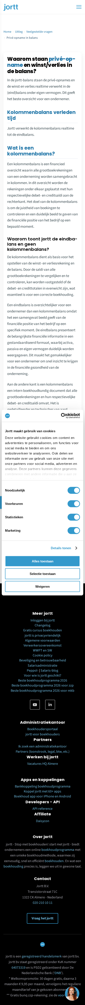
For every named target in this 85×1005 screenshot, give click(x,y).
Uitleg (19, 32)
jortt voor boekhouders (43, 734)
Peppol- (32, 670)
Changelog (42, 625)
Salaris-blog (49, 670)
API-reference (42, 808)
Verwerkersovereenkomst (42, 645)
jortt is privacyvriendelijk (43, 635)
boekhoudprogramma (57, 849)
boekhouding (13, 866)
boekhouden (54, 861)
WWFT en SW (42, 650)
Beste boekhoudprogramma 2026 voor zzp (43, 685)
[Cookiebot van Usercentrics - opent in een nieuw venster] (61, 416)
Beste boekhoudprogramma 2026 (42, 680)
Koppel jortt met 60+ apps (42, 791)
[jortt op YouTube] (35, 705)
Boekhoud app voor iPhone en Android (42, 796)
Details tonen (61, 548)
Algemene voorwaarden (42, 640)
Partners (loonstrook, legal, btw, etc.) (43, 751)
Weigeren (42, 586)
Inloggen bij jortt (43, 620)
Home (7, 32)
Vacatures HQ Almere (42, 763)
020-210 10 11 (43, 902)
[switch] (74, 503)
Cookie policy (42, 655)
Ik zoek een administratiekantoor (42, 746)
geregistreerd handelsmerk (42, 956)
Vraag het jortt (42, 918)
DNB (57, 973)
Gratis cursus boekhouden (42, 630)
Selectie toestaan (43, 574)
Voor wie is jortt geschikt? (42, 675)
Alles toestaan (42, 561)
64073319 (19, 967)
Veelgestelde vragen (39, 32)
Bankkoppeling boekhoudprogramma (42, 786)
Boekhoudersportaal (42, 729)
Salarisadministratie (42, 665)
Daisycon (42, 821)
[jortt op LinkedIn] (50, 705)
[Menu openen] (79, 7)
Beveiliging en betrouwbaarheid (42, 660)
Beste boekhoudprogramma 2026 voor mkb (42, 690)
